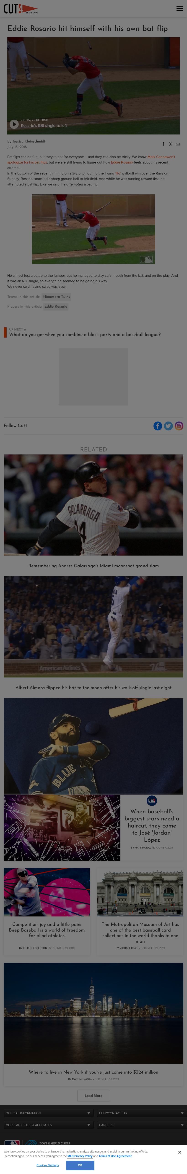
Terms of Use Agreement (115, 1156)
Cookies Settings (47, 1165)
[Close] (180, 1152)
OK (80, 1165)
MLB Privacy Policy (80, 1156)
